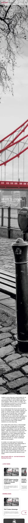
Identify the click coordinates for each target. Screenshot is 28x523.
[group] (11, 478)
